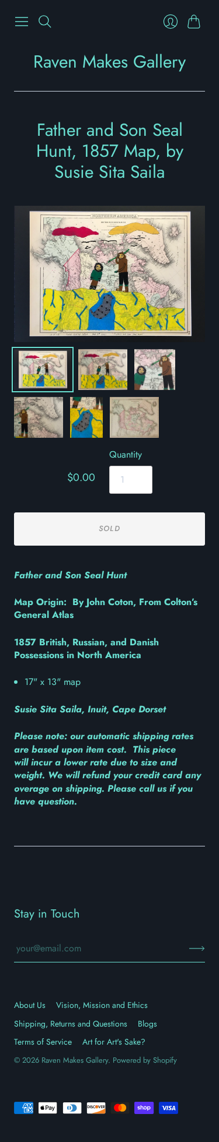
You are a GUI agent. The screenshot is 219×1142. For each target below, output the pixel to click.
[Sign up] (197, 948)
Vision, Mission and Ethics (102, 1005)
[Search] (45, 21)
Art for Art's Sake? (113, 1042)
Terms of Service (43, 1042)
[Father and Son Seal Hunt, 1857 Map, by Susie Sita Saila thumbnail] (42, 369)
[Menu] (21, 21)
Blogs (147, 1023)
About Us (30, 1005)
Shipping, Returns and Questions (70, 1023)
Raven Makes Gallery (109, 61)
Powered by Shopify (145, 1060)
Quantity (125, 454)
